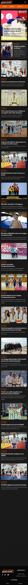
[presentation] (24, 6)
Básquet (12, 6)
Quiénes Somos (21, 573)
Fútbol (5, 6)
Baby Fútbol (21, 6)
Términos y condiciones (21, 575)
